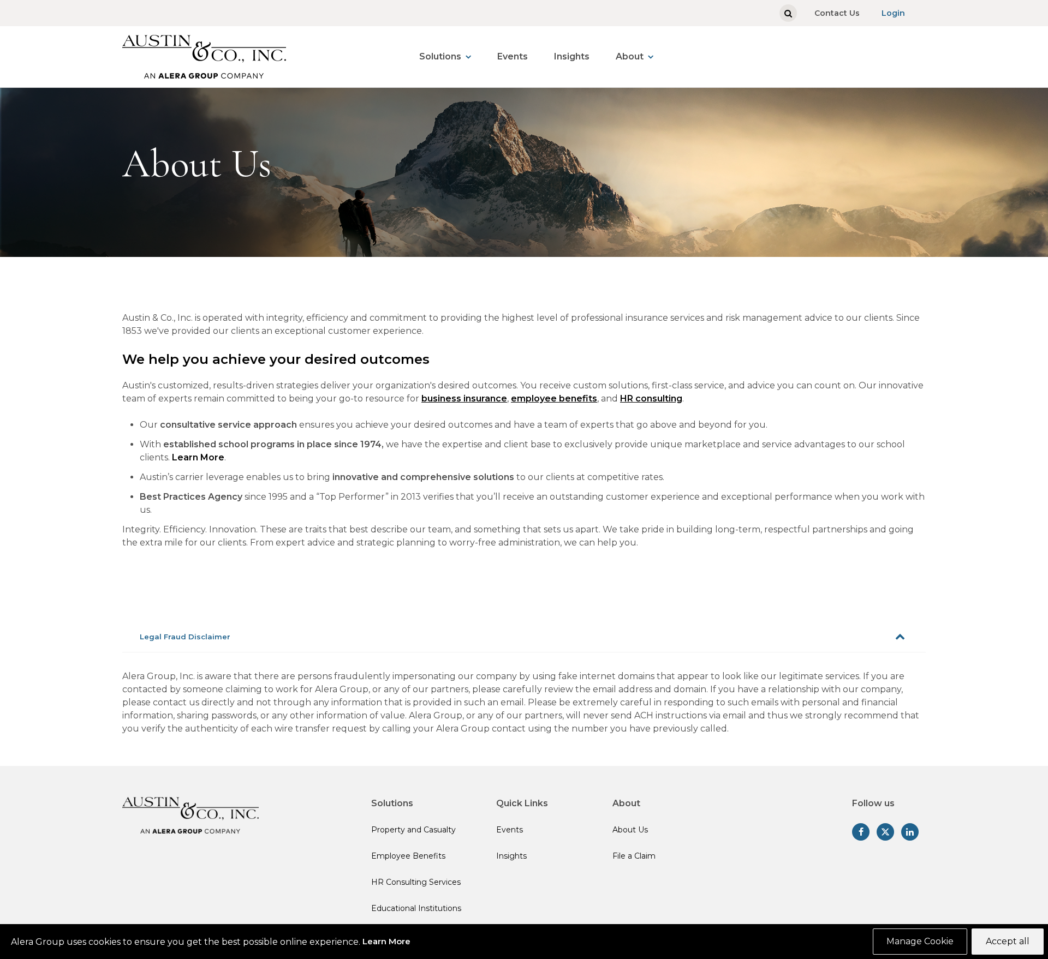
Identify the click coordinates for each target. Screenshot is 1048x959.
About (630, 56)
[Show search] (788, 13)
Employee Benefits (408, 856)
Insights (572, 56)
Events (512, 56)
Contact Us (837, 13)
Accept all (1007, 941)
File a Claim (634, 856)
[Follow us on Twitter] (885, 832)
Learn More (198, 457)
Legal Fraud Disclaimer (185, 636)
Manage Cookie (920, 941)
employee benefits (554, 398)
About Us (630, 830)
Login (893, 13)
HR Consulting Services (416, 882)
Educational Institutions (416, 908)
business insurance (464, 398)
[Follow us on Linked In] (910, 832)
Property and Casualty (413, 830)
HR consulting (651, 398)
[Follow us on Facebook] (861, 832)
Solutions (440, 56)
